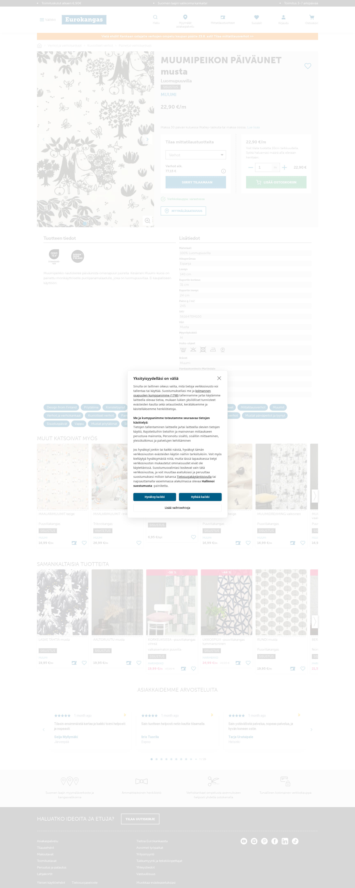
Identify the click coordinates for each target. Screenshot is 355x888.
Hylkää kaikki (200, 497)
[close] (219, 378)
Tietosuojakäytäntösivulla (194, 477)
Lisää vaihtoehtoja (177, 508)
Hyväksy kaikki (155, 497)
